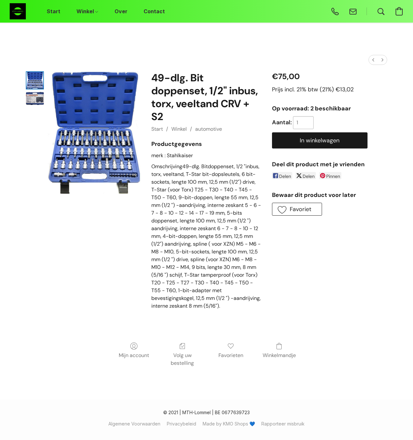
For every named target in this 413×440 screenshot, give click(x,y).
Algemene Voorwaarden (134, 423)
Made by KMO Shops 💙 (229, 423)
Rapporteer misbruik (283, 423)
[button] (18, 11)
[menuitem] (373, 60)
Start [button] (53, 11)
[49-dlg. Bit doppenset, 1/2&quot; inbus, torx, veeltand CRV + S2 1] (35, 98)
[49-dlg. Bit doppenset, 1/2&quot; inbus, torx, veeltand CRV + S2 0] (35, 80)
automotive (208, 129)
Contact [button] (154, 11)
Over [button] (121, 11)
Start (157, 129)
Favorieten (230, 355)
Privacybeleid (181, 423)
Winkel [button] (85, 11)
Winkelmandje (279, 355)
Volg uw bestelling (182, 359)
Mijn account (134, 355)
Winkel (179, 129)
